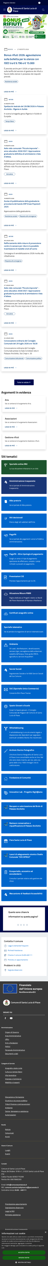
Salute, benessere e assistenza (16, 1111)
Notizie (11, 99)
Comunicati (9, 1133)
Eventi (7, 1154)
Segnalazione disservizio (14, 1207)
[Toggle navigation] (4, 9)
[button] (24, 1262)
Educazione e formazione (14, 1097)
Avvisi (10, 49)
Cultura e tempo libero (13, 1071)
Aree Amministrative (13, 1035)
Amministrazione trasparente (16, 1229)
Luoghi (7, 1150)
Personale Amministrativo (15, 1050)
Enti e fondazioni (11, 1043)
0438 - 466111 (20, 1190)
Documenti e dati (11, 1053)
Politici (7, 1046)
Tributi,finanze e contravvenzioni (17, 1104)
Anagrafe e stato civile (13, 1068)
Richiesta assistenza (13, 1214)
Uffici (7, 1039)
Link (3, 1248)
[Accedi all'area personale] (39, 2)
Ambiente (9, 1107)
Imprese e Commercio (13, 1079)
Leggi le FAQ (10, 1211)
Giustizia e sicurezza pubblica (16, 1100)
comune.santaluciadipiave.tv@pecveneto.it (22, 1187)
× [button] (45, 1232)
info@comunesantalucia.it (16, 1184)
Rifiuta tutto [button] (24, 1258)
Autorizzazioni (10, 1115)
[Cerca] (43, 9)
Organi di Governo (12, 1032)
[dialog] (24, 1248)
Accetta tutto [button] (24, 1252)
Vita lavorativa (10, 1075)
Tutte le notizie (23, 382)
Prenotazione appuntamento (16, 1204)
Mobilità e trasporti (12, 1082)
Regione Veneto (9, 2)
